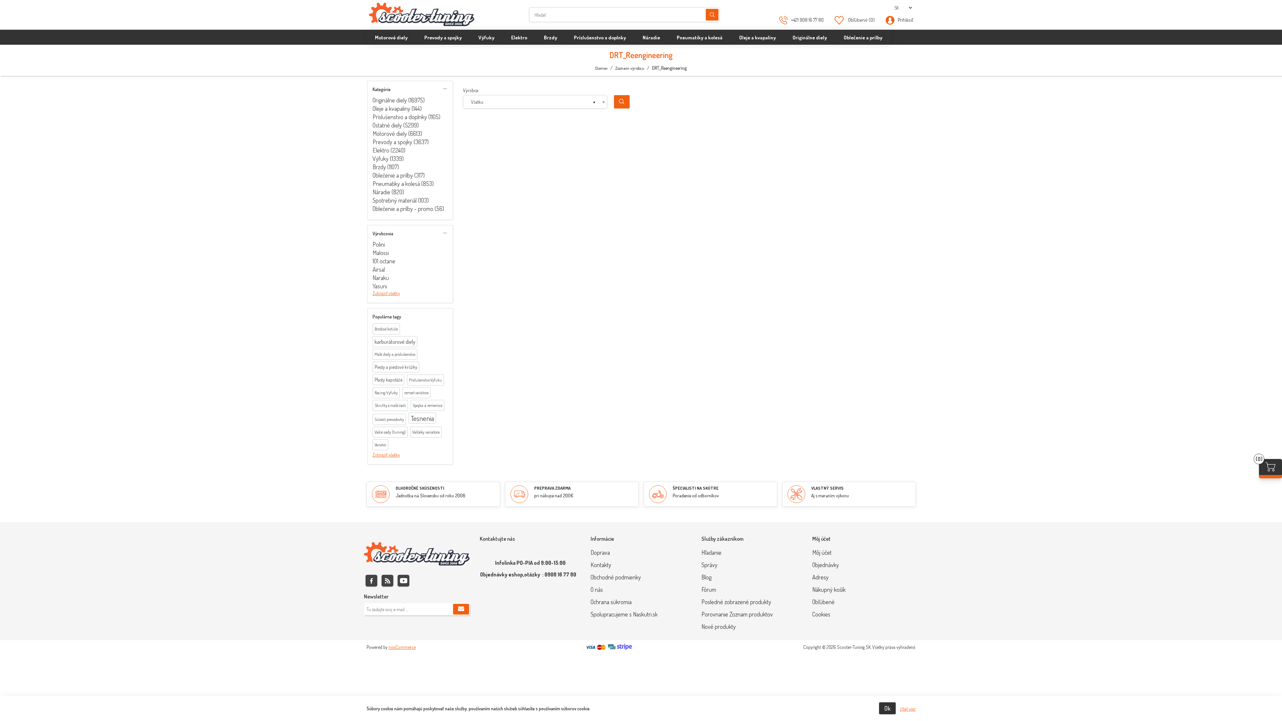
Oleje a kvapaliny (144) (397, 108)
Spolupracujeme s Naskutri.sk (624, 614)
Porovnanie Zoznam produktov (737, 614)
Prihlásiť (905, 20)
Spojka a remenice (427, 405)
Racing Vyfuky (386, 392)
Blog (706, 577)
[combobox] (535, 101)
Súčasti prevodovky (389, 419)
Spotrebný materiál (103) (401, 200)
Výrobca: (471, 90)
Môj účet (822, 552)
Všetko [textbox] (477, 102)
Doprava (600, 552)
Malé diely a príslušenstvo (395, 354)
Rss (387, 580)
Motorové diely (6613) (397, 133)
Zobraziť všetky (386, 293)
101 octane (384, 261)
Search (622, 101)
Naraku (381, 277)
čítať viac (908, 709)
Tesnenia (422, 418)
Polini (379, 244)
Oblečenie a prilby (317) (399, 175)
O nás (597, 589)
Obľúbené (823, 602)
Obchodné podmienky (616, 577)
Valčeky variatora (426, 432)
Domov (601, 68)
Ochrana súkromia (611, 602)
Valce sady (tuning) (390, 432)
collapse (445, 88)
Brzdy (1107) (386, 167)
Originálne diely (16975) (399, 100)
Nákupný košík (829, 589)
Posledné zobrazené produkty (736, 602)
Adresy (820, 577)
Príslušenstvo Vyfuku (425, 380)
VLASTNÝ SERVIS (827, 488)
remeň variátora (416, 392)
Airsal (379, 269)
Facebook (371, 580)
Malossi (381, 252)
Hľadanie (712, 15)
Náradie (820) (388, 192)
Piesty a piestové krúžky (396, 367)
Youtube (403, 580)
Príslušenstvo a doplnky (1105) (406, 117)
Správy (709, 564)
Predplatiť (461, 609)
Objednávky (825, 564)
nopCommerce (402, 647)
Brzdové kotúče (386, 328)
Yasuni (380, 286)
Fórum (708, 589)
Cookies (821, 614)
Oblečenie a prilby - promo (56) (408, 208)
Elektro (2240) (389, 150)
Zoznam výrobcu (629, 68)
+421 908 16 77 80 (807, 20)
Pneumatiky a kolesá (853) (403, 183)
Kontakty (601, 564)
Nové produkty (718, 626)
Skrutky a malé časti (390, 405)
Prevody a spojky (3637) (401, 142)
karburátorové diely (395, 341)
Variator (380, 444)
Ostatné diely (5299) (396, 125)
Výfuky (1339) (388, 158)
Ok (887, 708)
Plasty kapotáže (388, 380)
